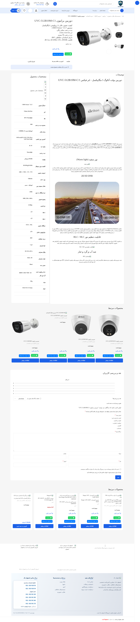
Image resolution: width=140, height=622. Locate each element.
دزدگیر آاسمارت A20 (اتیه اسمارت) (22, 498)
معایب (64, 453)
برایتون (104, 16)
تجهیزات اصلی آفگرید (117, 505)
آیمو (98, 503)
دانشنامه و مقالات (88, 584)
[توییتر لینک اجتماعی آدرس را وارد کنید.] (24, 61)
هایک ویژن (62, 582)
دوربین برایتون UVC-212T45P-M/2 (87, 339)
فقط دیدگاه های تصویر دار (33, 398)
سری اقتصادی (89, 16)
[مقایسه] (97, 315)
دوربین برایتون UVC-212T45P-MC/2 (114, 341)
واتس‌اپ (67, 53)
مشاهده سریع (97, 319)
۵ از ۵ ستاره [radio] (104, 415)
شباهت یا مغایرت (117, 423)
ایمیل (64, 461)
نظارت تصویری (61, 592)
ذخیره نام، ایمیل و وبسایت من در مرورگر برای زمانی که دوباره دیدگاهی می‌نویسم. (100, 469)
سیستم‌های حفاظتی (60, 589)
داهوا (64, 584)
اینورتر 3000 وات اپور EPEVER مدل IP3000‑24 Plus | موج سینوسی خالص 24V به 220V (113, 501)
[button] (22, 526)
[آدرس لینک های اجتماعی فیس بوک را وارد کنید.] (26, 61)
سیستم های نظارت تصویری (113, 16)
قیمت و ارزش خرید (116, 418)
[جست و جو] (55, 4)
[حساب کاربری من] (36, 10)
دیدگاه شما (118, 431)
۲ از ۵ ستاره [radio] (108, 415)
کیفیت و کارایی (117, 420)
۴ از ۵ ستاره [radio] (105, 415)
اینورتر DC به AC (108, 505)
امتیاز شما (118, 415)
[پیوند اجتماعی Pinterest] (19, 61)
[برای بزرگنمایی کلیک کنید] (108, 51)
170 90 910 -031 (31, 603)
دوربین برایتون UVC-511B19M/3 (31, 341)
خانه (123, 16)
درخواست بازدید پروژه (87, 589)
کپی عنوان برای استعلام (58, 54)
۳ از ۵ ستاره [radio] (107, 415)
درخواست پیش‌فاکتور (87, 587)
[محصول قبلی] (15, 16)
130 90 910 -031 (31, 594)
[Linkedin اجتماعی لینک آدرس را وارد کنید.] (17, 61)
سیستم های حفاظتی (26, 500)
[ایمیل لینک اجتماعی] (21, 61)
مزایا (120, 453)
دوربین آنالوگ (97, 16)
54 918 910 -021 (31, 588)
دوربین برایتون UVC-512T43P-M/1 (59, 315)
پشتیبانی (119, 428)
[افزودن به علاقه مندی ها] (97, 323)
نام (120, 461)
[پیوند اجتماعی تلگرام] (13, 61)
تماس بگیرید (54, 48)
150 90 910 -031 (31, 597)
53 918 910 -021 (31, 585)
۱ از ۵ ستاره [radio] (109, 415)
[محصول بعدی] (11, 16)
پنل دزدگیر (19, 500)
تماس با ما (90, 582)
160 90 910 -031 (31, 600)
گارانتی (119, 425)
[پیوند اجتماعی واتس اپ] (15, 61)
